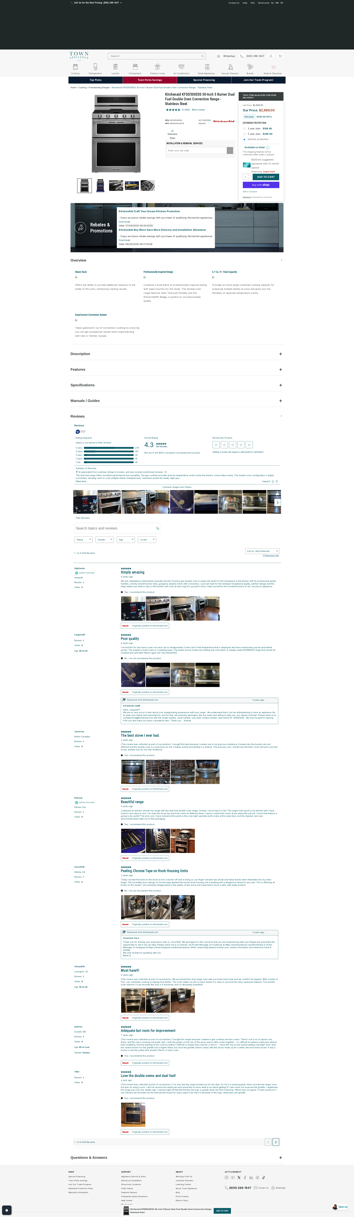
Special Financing (76, 1176)
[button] (280, 56)
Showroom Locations (131, 1184)
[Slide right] (159, 186)
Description (80, 354)
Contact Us (234, 3)
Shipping (247, 197)
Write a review (198, 109)
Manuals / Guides (85, 401)
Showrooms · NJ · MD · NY (270, 3)
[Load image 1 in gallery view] (84, 186)
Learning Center (183, 1184)
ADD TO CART (222, 1211)
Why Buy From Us (184, 1176)
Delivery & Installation (131, 1180)
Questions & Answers (89, 1157)
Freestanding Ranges (99, 87)
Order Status (127, 1188)
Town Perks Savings (78, 1180)
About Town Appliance (186, 1188)
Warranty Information (78, 1192)
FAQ (253, 3)
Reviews (78, 416)
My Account (126, 1204)
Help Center (127, 1200)
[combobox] (154, 56)
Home (73, 87)
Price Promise (182, 1196)
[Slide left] (74, 186)
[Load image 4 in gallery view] (132, 186)
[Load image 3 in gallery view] (116, 186)
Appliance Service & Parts (133, 1176)
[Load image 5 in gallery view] (147, 186)
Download (124, 221)
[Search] (202, 56)
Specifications (83, 385)
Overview (78, 260)
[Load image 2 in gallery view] (100, 186)
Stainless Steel (171, 136)
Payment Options (129, 1192)
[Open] (6, 1210)
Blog (178, 1192)
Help (245, 3)
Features (78, 369)
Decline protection (258, 139)
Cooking (82, 87)
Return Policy (182, 1200)
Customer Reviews (184, 1180)
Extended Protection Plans (80, 1188)
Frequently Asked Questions (134, 1196)
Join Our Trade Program (79, 1184)
